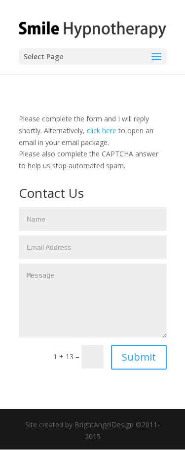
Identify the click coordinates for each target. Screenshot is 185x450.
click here (101, 130)
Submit (139, 357)
